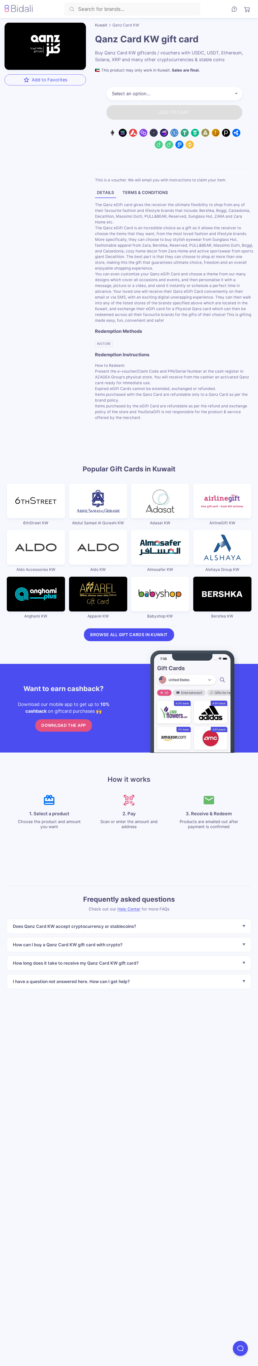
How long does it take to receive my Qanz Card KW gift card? (76, 963)
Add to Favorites (49, 79)
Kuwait (101, 25)
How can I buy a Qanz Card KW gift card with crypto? (67, 944)
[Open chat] (240, 1348)
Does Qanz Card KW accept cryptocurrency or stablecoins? (74, 926)
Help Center (128, 909)
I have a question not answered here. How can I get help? (71, 981)
